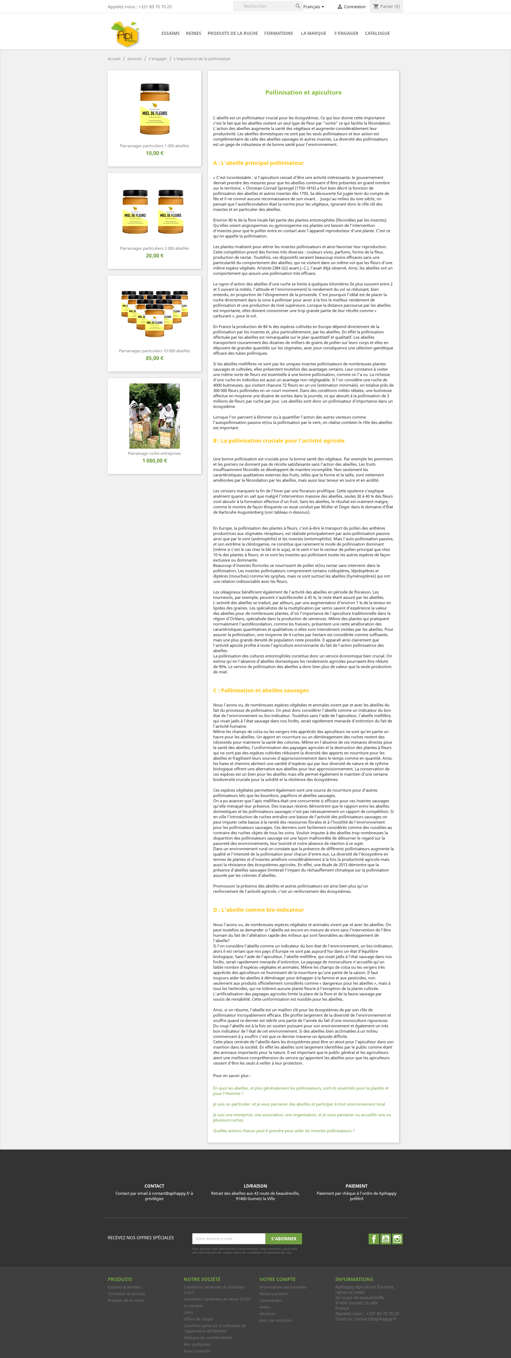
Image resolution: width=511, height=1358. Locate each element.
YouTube (385, 1239)
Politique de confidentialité (208, 1337)
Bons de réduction (275, 1320)
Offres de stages (198, 1319)
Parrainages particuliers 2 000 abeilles (154, 248)
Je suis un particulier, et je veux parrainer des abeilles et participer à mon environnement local (299, 1104)
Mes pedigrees (197, 1344)
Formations (278, 33)
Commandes (270, 1300)
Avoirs (264, 1307)
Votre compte (277, 1279)
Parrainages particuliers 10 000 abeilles (154, 350)
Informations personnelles (283, 1287)
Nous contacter (197, 1350)
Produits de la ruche (233, 33)
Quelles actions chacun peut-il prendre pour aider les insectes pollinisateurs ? (284, 1130)
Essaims (171, 33)
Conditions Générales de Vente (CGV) (217, 1299)
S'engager (346, 33)
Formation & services (126, 1293)
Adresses (267, 1313)
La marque (313, 33)
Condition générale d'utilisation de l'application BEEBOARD (215, 1328)
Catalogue (377, 33)
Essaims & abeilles (124, 1287)
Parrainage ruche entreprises (154, 453)
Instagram (397, 1239)
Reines (193, 33)
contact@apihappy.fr (376, 1319)
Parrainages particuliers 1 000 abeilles (154, 145)
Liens (188, 1312)
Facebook (374, 1239)
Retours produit (273, 1293)
